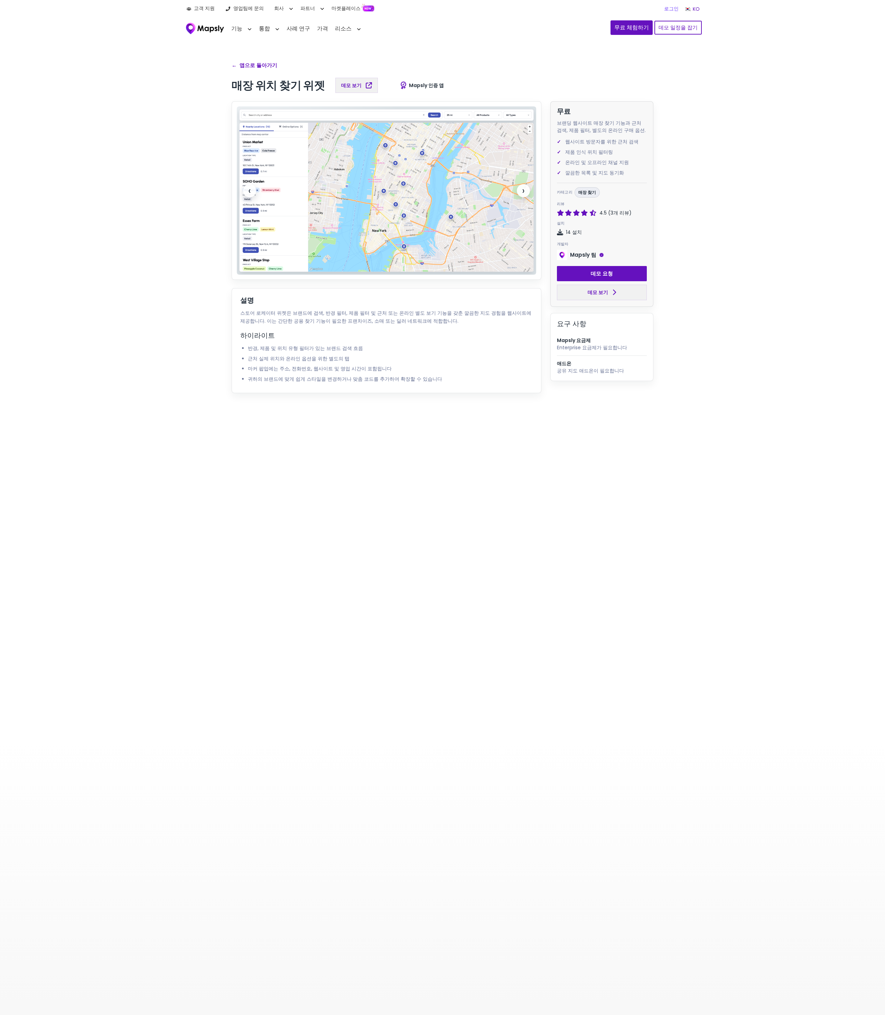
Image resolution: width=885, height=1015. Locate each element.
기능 (236, 28)
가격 (322, 28)
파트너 (307, 8)
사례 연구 (298, 28)
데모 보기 (351, 85)
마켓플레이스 (346, 8)
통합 (264, 28)
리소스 (343, 28)
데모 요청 (602, 273)
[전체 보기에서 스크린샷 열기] (386, 190)
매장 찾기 (587, 192)
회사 (279, 8)
